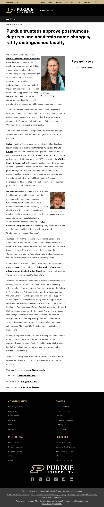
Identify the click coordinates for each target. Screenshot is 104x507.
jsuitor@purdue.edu (26, 375)
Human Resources (63, 411)
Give (78, 2)
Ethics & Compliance (64, 455)
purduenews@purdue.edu (52, 503)
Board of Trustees (31, 58)
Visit (72, 2)
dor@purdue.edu (29, 381)
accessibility (53, 501)
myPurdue (12, 429)
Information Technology (65, 451)
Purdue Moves (14, 442)
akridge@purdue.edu (29, 386)
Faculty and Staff (62, 406)
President (58, 2)
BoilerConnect (13, 415)
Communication (17, 401)
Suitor (9, 143)
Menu (12, 19)
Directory (59, 424)
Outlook (11, 424)
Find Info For (11, 2)
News (50, 2)
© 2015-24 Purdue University (18, 494)
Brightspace (13, 411)
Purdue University (14, 58)
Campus (60, 401)
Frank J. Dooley (13, 267)
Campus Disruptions (64, 460)
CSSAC (11, 460)
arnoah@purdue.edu (35, 369)
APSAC (11, 455)
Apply (43, 2)
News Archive (46, 10)
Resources (62, 436)
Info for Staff (16, 436)
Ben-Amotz (11, 191)
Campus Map (61, 429)
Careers (59, 415)
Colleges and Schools (64, 420)
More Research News (82, 67)
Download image (48, 95)
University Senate (15, 451)
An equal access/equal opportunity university (48, 494)
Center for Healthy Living (65, 446)
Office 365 (12, 420)
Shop (66, 2)
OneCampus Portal (15, 406)
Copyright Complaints (76, 494)
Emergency (87, 2)
